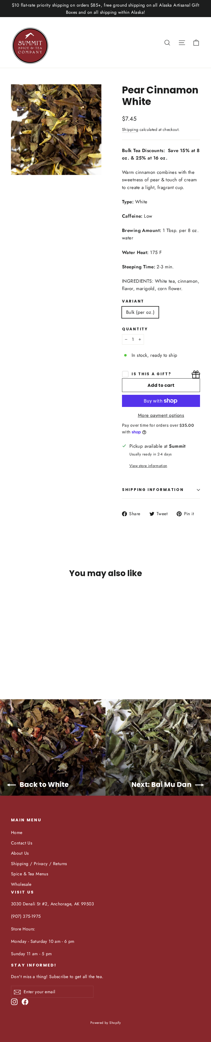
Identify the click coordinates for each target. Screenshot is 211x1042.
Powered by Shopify (105, 1022)
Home (17, 832)
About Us (20, 853)
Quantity (135, 329)
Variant (133, 301)
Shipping (130, 129)
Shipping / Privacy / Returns (39, 863)
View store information (148, 465)
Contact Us (21, 843)
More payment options (161, 415)
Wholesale (21, 884)
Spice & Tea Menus (29, 874)
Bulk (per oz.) (140, 312)
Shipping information (153, 489)
